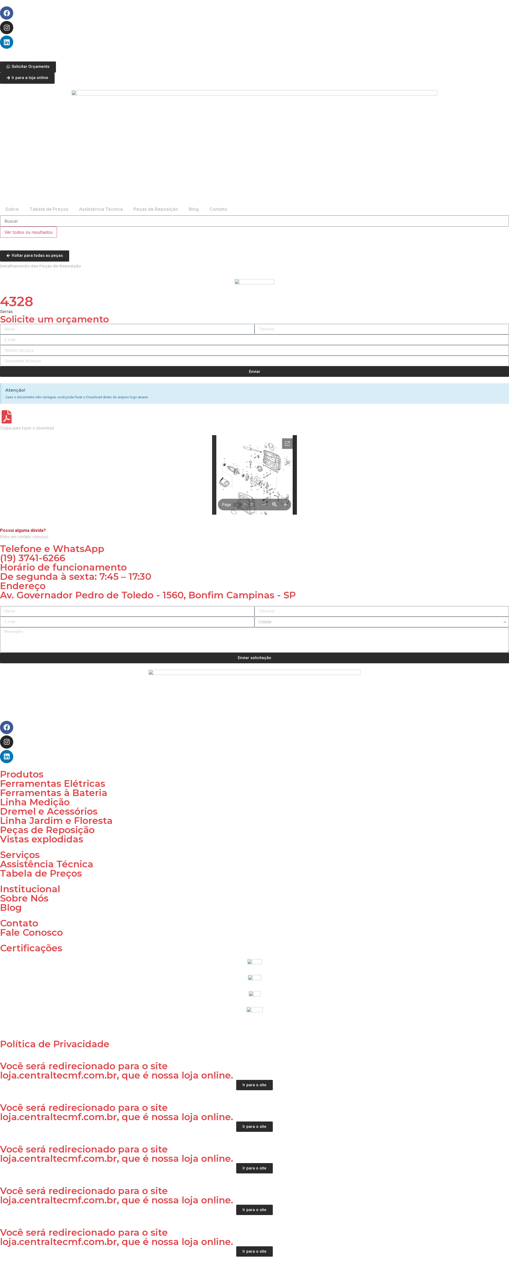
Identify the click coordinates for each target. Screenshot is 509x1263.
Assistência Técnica (101, 209)
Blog (194, 209)
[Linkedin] (6, 42)
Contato (218, 209)
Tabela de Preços (48, 209)
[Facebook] (6, 13)
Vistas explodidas (41, 839)
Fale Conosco (31, 932)
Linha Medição (35, 802)
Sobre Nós (24, 898)
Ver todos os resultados (28, 232)
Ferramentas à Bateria (53, 792)
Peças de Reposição (155, 209)
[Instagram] (6, 27)
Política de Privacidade (54, 1044)
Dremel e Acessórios (49, 811)
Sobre (12, 209)
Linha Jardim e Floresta (56, 820)
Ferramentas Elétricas (52, 783)
